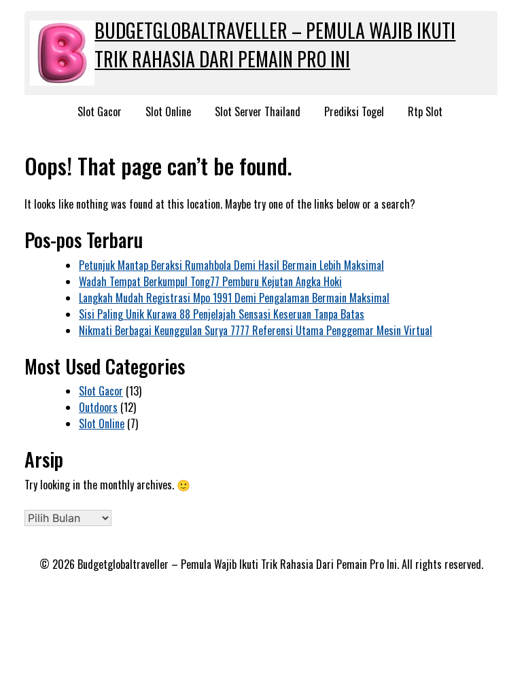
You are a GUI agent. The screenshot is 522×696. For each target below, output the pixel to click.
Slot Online (168, 111)
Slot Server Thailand (257, 111)
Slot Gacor (99, 111)
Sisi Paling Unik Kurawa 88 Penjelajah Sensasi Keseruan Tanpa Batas (221, 314)
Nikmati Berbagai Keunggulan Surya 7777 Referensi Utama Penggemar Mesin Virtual (255, 330)
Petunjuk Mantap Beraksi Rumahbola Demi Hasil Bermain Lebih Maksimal (231, 265)
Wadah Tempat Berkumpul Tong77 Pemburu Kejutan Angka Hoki (210, 281)
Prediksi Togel (354, 111)
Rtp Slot (425, 111)
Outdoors (98, 407)
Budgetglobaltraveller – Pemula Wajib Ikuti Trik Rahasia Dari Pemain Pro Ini (274, 44)
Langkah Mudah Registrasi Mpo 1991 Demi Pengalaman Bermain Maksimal (234, 298)
